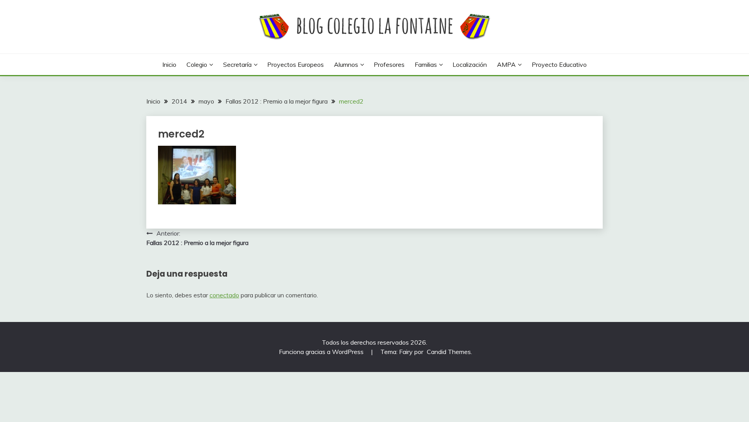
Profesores (389, 64)
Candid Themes (449, 352)
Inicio (169, 64)
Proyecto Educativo (559, 64)
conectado (224, 295)
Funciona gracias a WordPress (322, 352)
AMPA (506, 64)
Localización (470, 64)
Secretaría (237, 64)
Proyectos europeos (295, 64)
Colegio (196, 64)
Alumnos (346, 64)
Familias (426, 64)
